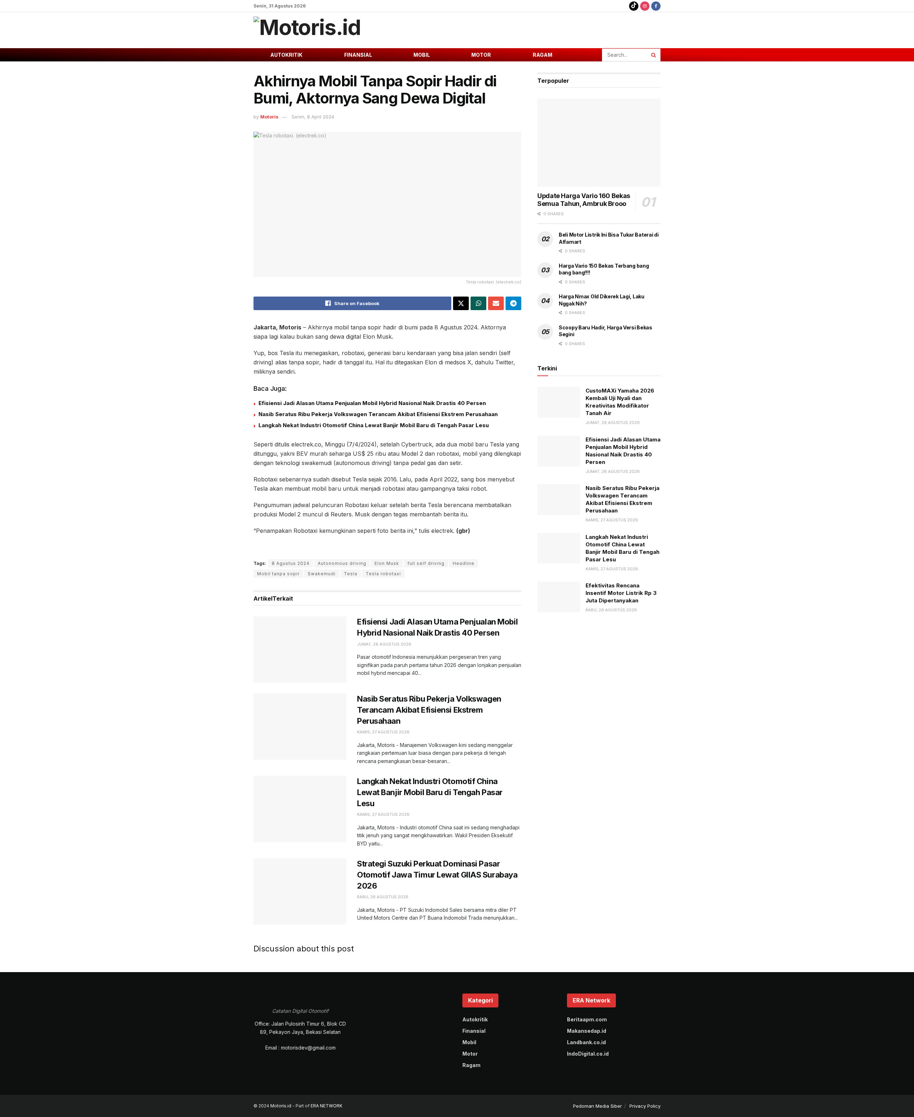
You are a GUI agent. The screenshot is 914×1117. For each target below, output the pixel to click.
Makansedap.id (586, 1031)
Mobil (421, 55)
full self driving (426, 563)
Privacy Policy (645, 1106)
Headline (463, 563)
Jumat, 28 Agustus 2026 (384, 644)
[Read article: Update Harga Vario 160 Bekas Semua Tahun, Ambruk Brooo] (599, 142)
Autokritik (286, 55)
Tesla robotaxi (383, 573)
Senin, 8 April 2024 (313, 117)
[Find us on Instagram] (644, 6)
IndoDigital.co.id (588, 1054)
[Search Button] (654, 55)
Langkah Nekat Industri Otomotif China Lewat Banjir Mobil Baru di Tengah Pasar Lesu (373, 425)
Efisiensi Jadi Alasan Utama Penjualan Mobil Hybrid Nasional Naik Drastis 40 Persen (372, 403)
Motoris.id (280, 1105)
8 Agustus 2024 (291, 563)
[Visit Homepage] (307, 30)
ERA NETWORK (326, 1105)
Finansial (358, 55)
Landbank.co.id (586, 1042)
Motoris (269, 117)
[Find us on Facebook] (656, 6)
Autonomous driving (342, 563)
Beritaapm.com (587, 1019)
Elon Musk (387, 563)
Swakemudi (322, 573)
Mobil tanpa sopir (278, 573)
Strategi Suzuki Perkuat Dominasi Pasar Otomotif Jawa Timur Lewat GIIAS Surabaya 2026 (437, 874)
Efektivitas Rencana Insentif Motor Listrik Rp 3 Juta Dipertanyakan (621, 593)
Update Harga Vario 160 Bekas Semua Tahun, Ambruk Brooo (583, 200)
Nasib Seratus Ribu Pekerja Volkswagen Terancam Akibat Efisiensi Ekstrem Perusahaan (378, 414)
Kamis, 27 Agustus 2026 (383, 731)
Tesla (350, 573)
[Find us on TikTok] (633, 6)
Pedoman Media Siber (597, 1106)
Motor (481, 55)
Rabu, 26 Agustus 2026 (382, 896)
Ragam (542, 55)
